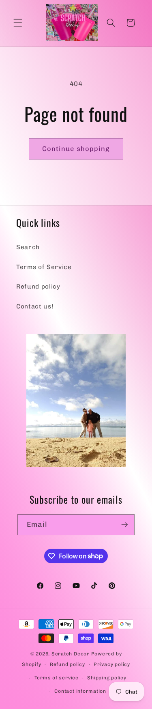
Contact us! (34, 306)
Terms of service (56, 678)
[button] (18, 22)
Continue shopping (76, 148)
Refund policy (38, 286)
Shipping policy (106, 678)
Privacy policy (112, 664)
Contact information (80, 691)
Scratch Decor (70, 654)
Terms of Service (44, 267)
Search (28, 247)
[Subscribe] (124, 524)
